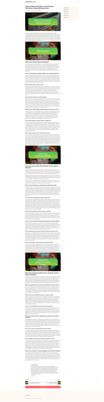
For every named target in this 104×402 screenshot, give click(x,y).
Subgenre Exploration (38, 10)
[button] (33, 375)
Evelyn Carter (66, 13)
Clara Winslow (66, 9)
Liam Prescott (34, 364)
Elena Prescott (66, 11)
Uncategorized (27, 395)
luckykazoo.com (30, 1)
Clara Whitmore (66, 7)
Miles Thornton (66, 17)
